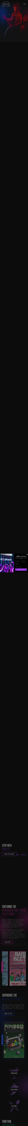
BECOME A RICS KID (21, 569)
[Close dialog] (27, 554)
